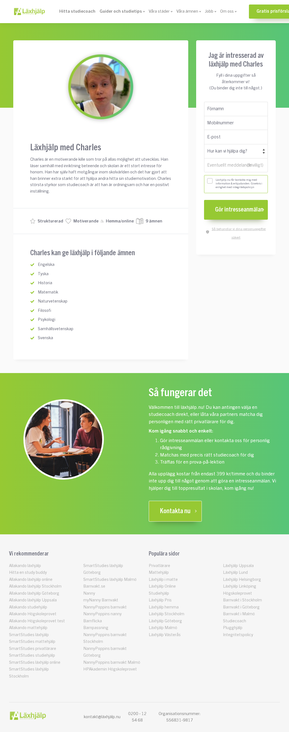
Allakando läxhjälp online (30, 579)
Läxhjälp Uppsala (238, 566)
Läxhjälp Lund (235, 572)
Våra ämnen (187, 11)
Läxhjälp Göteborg (165, 621)
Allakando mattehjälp (28, 628)
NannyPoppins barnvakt (105, 607)
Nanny (89, 593)
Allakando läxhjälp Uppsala (33, 600)
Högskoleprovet (237, 593)
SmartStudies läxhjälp (29, 635)
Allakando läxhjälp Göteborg (34, 593)
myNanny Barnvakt (100, 600)
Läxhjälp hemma (164, 607)
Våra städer (159, 11)
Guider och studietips (121, 11)
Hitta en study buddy (28, 572)
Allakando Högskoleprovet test (37, 621)
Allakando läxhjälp (25, 566)
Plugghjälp (232, 628)
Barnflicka (92, 621)
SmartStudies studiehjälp (32, 655)
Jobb (209, 11)
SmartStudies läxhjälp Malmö (110, 579)
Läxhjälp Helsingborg (242, 579)
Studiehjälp (159, 593)
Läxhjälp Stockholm (166, 614)
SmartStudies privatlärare (32, 649)
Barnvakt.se (94, 586)
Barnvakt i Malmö (239, 614)
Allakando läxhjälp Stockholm (35, 586)
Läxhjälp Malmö (163, 628)
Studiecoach (234, 621)
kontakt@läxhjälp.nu (102, 717)
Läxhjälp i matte (163, 579)
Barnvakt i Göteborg (241, 607)
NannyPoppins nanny (102, 614)
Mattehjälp (159, 572)
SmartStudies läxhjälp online (34, 662)
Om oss (227, 11)
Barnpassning (95, 628)
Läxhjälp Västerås (165, 635)
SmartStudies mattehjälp (32, 642)
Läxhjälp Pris (160, 600)
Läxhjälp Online (162, 586)
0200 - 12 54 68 (137, 717)
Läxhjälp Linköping (239, 586)
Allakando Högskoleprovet (32, 614)
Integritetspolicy (238, 635)
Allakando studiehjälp (28, 607)
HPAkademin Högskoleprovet (110, 669)
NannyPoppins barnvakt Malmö (111, 662)
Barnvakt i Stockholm (242, 600)
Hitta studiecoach (77, 11)
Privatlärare (159, 566)
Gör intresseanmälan (239, 209)
